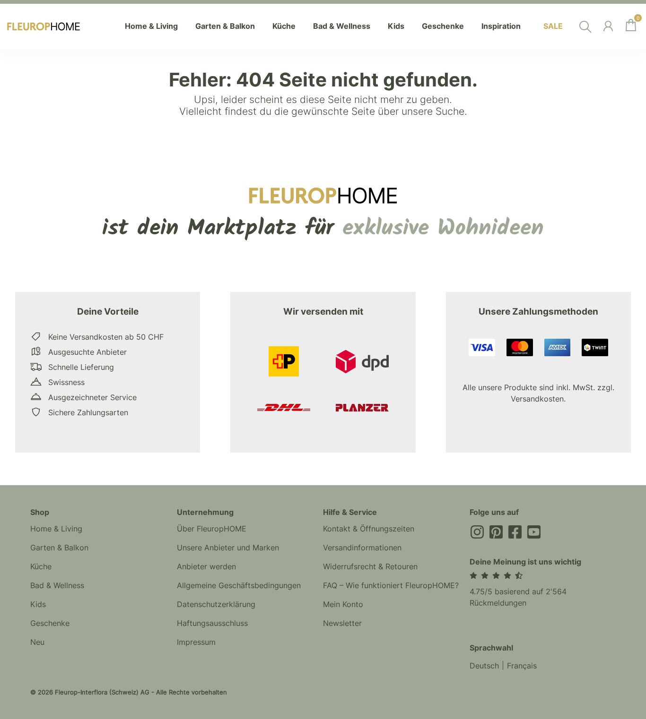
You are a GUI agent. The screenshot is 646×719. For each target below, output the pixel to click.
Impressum (196, 642)
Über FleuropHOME (211, 528)
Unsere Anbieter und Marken (228, 547)
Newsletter (342, 623)
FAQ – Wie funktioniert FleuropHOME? (391, 585)
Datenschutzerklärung (216, 604)
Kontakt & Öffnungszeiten (368, 528)
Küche (41, 566)
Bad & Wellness (57, 585)
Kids (38, 604)
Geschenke (50, 623)
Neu (37, 642)
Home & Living (56, 528)
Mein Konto (343, 604)
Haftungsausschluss (212, 623)
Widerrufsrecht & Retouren (370, 566)
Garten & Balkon (59, 547)
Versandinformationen (362, 547)
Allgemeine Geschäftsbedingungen (239, 585)
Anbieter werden (206, 566)
